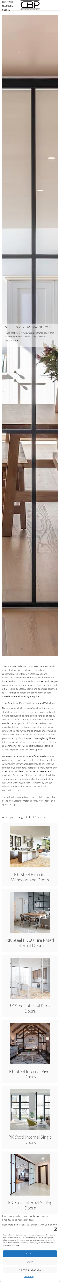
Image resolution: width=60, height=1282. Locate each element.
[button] (55, 1229)
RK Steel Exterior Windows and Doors (30, 877)
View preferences (30, 1269)
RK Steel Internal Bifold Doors (30, 1008)
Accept (30, 1253)
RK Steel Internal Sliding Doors (30, 1205)
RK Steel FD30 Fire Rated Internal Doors (30, 942)
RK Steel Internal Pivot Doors (30, 1074)
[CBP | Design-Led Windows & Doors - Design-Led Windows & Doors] (30, 5)
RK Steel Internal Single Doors (30, 1139)
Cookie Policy (28, 1277)
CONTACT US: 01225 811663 (7, 5)
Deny (30, 1261)
